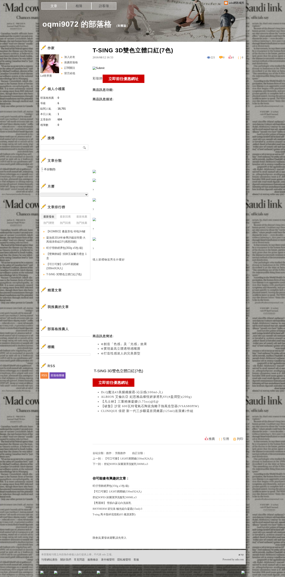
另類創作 (120, 453)
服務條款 (92, 559)
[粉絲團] (42, 572)
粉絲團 (49, 573)
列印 (240, 439)
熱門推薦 (81, 222)
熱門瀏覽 (48, 222)
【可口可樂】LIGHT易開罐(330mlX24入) (128, 458)
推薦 (212, 439)
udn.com (239, 559)
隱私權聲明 (124, 559)
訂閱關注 (69, 67)
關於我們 (65, 559)
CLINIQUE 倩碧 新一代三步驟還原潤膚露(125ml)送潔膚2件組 (147, 411)
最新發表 (48, 216)
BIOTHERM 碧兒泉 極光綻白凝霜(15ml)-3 (117, 508)
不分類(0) (49, 169)
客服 (136, 559)
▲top (241, 554)
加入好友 (69, 57)
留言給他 (69, 73)
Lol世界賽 (46, 75)
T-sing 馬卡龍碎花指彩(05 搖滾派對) (114, 514)
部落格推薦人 (58, 329)
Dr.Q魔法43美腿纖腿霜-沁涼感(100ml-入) (132, 392)
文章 (53, 6)
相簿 (79, 6)
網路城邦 (234, 573)
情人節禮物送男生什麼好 (109, 259)
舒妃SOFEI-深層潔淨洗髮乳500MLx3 (126, 464)
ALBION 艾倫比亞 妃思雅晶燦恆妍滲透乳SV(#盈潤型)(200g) (146, 396)
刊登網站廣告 (49, 559)
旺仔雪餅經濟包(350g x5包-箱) (111, 485)
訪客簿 (104, 6)
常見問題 (79, 559)
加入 (224, 573)
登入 (216, 573)
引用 (226, 439)
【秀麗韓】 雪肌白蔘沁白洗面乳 (112, 502)
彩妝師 (98, 78)
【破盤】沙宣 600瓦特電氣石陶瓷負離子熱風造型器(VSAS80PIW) (150, 406)
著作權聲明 (108, 559)
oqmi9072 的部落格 (77, 24)
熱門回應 (65, 222)
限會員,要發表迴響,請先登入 (109, 537)
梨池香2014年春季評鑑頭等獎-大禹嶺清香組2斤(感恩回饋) (66, 239)
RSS (44, 375)
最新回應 (65, 216)
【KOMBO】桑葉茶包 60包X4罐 (65, 231)
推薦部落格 (71, 62)
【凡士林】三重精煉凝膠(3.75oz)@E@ (130, 401)
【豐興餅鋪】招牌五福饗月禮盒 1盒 (66, 256)
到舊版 (122, 25)
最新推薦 (81, 216)
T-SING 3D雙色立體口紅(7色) (64, 274)
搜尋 (84, 147)
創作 (109, 453)
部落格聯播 (57, 375)
